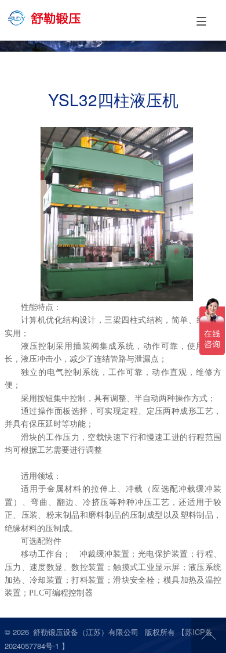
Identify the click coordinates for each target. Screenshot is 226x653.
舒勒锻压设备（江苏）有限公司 (85, 631)
